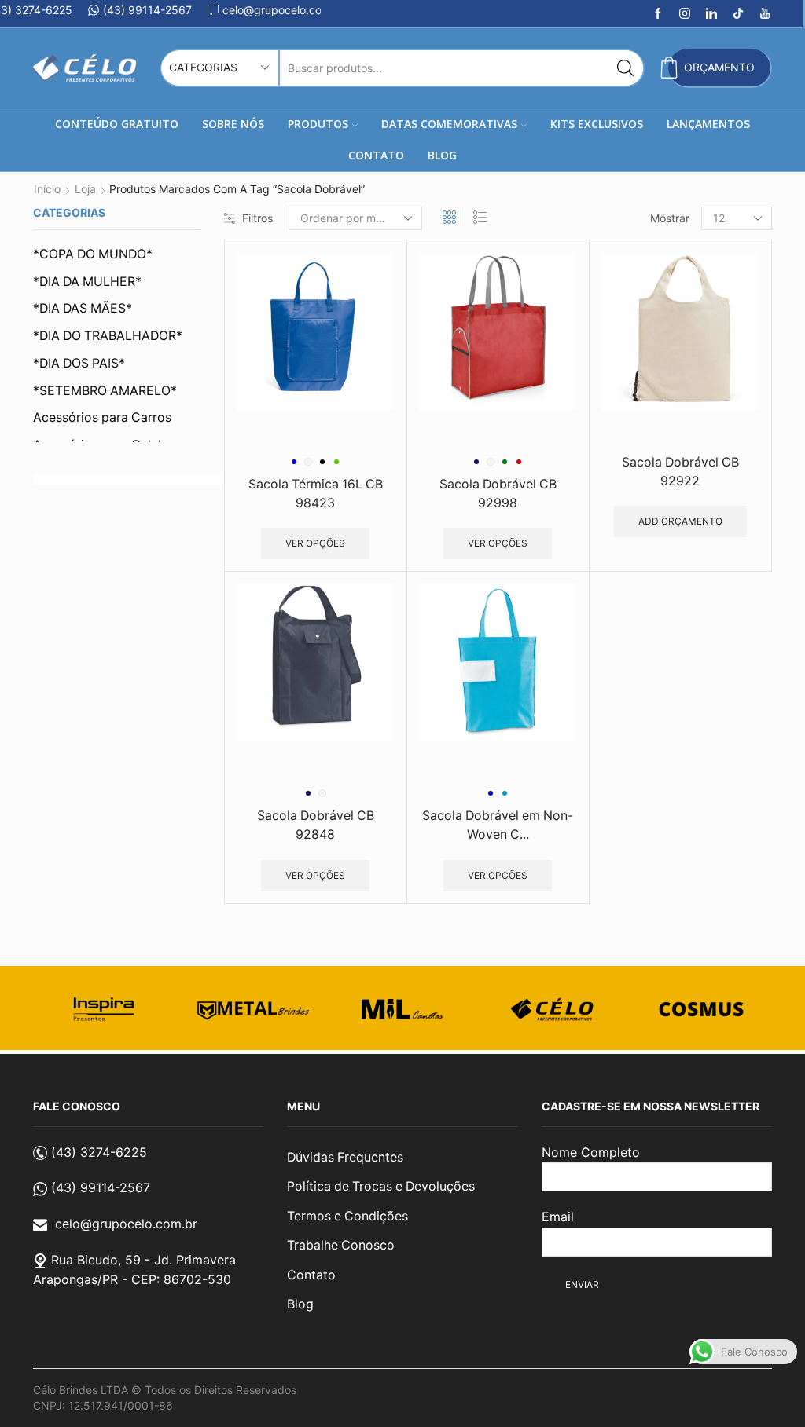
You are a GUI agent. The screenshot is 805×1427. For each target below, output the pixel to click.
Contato (311, 1275)
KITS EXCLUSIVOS (596, 123)
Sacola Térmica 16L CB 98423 (315, 493)
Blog (300, 1304)
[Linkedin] (711, 14)
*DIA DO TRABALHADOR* (107, 335)
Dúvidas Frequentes (345, 1157)
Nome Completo (591, 1152)
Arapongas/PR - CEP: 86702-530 (132, 1279)
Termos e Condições (347, 1216)
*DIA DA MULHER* (87, 281)
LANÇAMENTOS (708, 123)
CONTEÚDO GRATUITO (116, 123)
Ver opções (315, 543)
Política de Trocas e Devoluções (381, 1186)
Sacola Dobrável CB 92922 (680, 471)
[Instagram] (684, 14)
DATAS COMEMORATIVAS (449, 123)
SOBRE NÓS (233, 123)
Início (47, 189)
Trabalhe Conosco (341, 1245)
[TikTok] (738, 14)
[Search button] (625, 68)
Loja (85, 189)
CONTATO (376, 155)
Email (558, 1216)
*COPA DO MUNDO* (93, 254)
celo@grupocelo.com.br (126, 1223)
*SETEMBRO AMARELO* (105, 390)
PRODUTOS (318, 123)
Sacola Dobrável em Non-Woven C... (497, 825)
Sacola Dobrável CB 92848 (315, 825)
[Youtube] (764, 14)
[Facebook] (657, 14)
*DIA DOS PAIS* (79, 363)
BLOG (442, 155)
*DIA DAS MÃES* (82, 308)
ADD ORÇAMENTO (680, 521)
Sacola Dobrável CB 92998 (498, 493)
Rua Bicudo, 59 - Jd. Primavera (143, 1260)
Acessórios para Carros (102, 417)
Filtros (257, 218)
